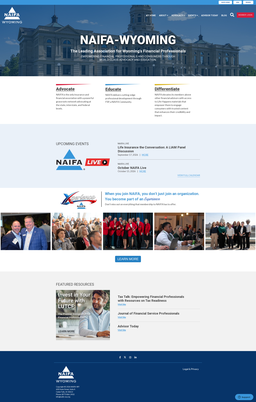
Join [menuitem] (237, 2)
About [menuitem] (162, 15)
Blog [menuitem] (224, 15)
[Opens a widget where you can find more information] (244, 397)
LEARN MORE (128, 259)
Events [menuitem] (192, 15)
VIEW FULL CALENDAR (188, 175)
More (145, 154)
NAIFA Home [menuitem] (225, 2)
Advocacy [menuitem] (177, 15)
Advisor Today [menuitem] (209, 15)
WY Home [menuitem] (151, 15)
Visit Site (122, 304)
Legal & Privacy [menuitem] (191, 368)
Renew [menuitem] (248, 2)
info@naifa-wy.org (63, 397)
